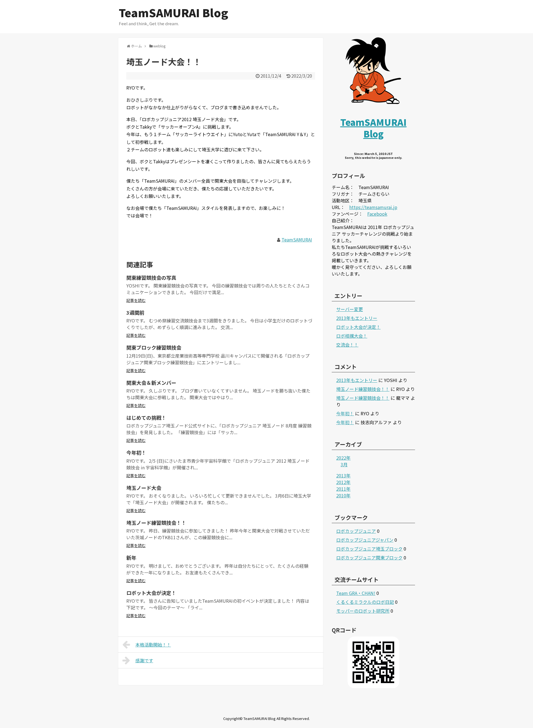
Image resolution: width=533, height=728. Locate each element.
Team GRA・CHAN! (355, 593)
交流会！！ (347, 344)
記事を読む (136, 300)
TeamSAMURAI (296, 239)
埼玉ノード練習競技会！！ (156, 522)
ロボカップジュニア (356, 531)
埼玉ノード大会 (143, 487)
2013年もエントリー (356, 318)
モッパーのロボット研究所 (362, 610)
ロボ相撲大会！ (351, 335)
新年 (131, 557)
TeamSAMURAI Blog (173, 12)
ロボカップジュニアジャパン (364, 539)
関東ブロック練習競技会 (153, 347)
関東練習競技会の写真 (151, 277)
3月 (344, 464)
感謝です (144, 660)
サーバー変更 (349, 309)
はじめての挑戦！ (146, 417)
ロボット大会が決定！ (151, 592)
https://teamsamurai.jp (373, 207)
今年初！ (136, 452)
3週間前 (135, 312)
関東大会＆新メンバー (151, 382)
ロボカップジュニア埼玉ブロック (369, 548)
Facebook (377, 213)
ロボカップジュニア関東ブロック (369, 557)
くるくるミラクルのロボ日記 (365, 602)
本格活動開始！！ (153, 644)
